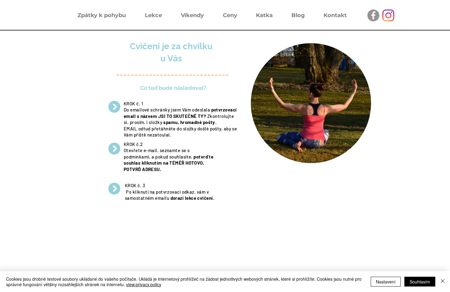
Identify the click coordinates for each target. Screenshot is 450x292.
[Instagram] (388, 15)
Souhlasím (420, 282)
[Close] (442, 281)
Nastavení (386, 282)
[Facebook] (373, 15)
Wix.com (159, 232)
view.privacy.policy (143, 284)
